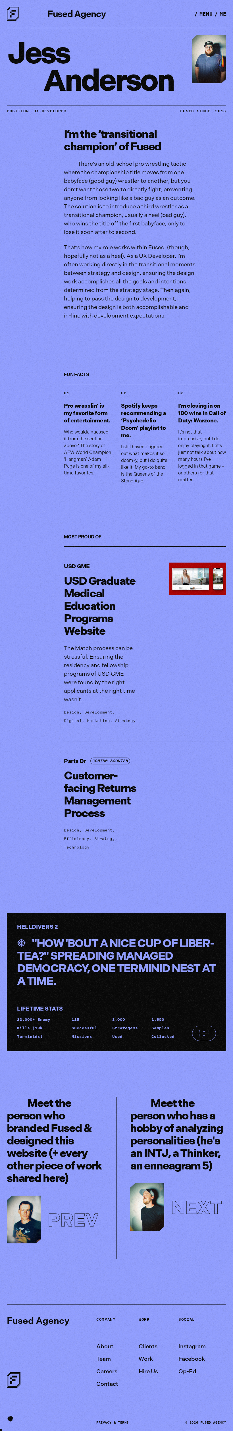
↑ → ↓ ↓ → (204, 1033)
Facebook (191, 1359)
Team (103, 1359)
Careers (106, 1371)
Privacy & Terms (112, 1422)
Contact (107, 1384)
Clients (148, 1346)
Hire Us (148, 1371)
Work (146, 1359)
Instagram (192, 1346)
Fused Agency (76, 13)
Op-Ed (187, 1371)
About (104, 1346)
